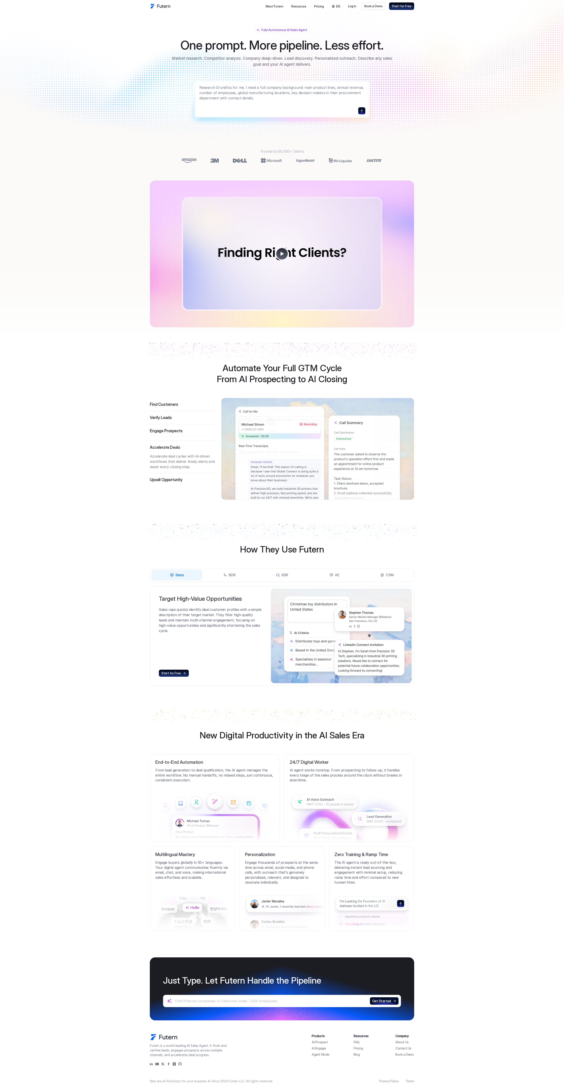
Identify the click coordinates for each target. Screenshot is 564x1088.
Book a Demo (373, 6)
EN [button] (338, 6)
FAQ (357, 1042)
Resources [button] (298, 6)
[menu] (286, 6)
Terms (410, 1081)
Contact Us (403, 1048)
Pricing (319, 6)
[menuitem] (274, 6)
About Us (402, 1042)
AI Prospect (320, 1042)
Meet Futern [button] (274, 6)
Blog (357, 1054)
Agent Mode (320, 1054)
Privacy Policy (389, 1081)
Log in (352, 6)
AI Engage (319, 1048)
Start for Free (401, 6)
